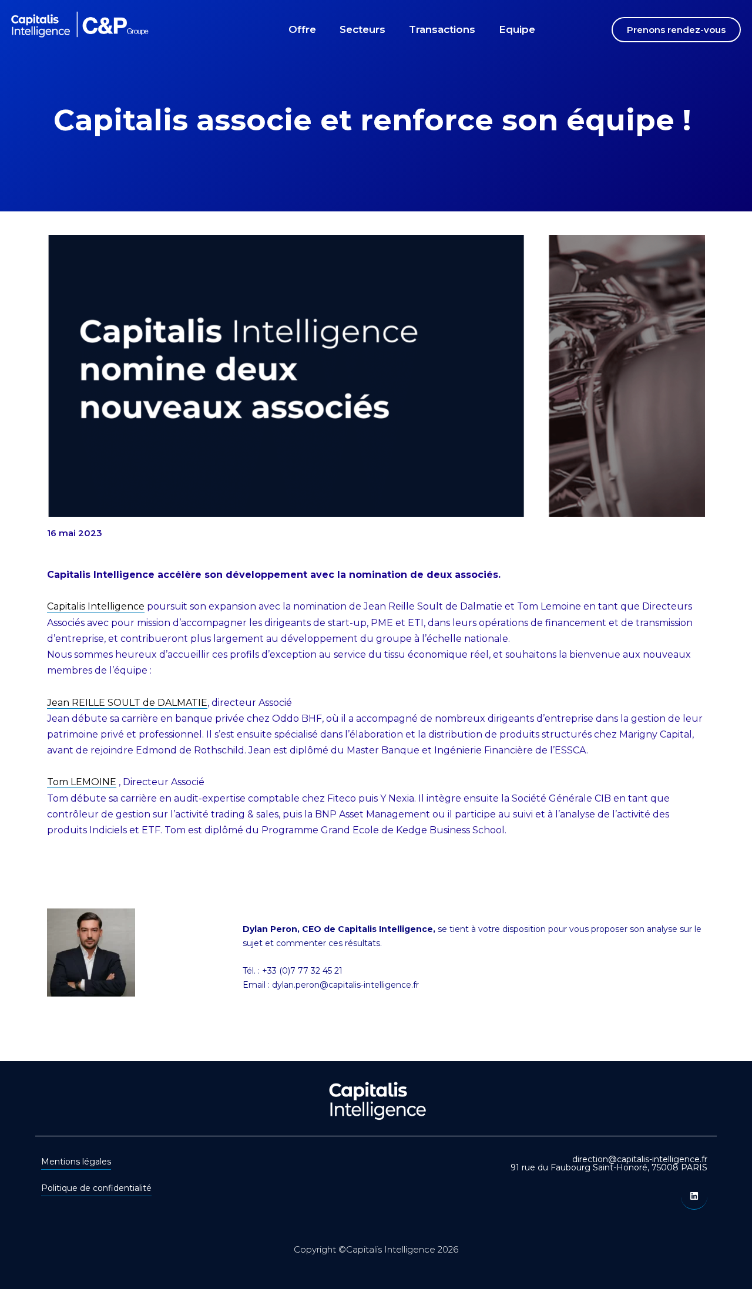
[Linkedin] (694, 1196)
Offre (302, 29)
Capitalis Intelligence (96, 606)
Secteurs (362, 29)
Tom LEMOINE (81, 781)
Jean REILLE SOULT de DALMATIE (127, 702)
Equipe (517, 29)
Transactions (442, 29)
